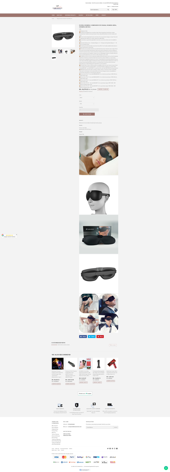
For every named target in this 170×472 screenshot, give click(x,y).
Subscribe (85, 247)
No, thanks (85, 251)
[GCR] (3, 235)
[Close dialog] (94, 219)
